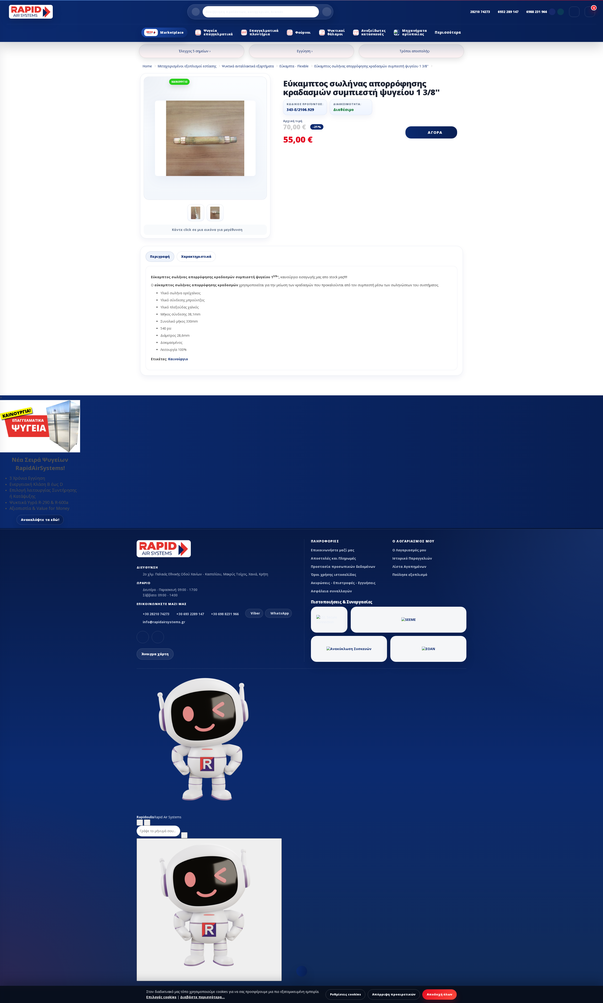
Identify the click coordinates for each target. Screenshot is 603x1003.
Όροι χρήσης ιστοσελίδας (333, 574)
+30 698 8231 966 (225, 614)
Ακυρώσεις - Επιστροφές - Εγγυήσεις (343, 583)
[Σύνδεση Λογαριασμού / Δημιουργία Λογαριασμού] (574, 12)
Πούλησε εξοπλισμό (409, 574)
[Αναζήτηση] (326, 11)
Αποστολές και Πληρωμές (333, 558)
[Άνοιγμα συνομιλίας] (209, 909)
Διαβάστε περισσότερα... (202, 997)
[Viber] (552, 11)
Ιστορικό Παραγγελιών (412, 558)
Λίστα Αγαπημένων (409, 566)
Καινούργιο (178, 359)
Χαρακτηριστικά (196, 256)
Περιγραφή (160, 256)
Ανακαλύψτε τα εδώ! (40, 519)
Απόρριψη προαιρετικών (394, 994)
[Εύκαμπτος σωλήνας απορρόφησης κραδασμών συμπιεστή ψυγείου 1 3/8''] (205, 138)
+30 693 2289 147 (190, 614)
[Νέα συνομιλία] (140, 822)
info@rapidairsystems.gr (164, 622)
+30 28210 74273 (156, 614)
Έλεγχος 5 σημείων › (194, 51)
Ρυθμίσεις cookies (345, 994)
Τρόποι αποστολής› (414, 51)
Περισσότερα (448, 32)
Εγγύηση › (304, 51)
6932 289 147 (508, 11)
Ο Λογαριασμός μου (409, 550)
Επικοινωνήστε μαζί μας (332, 550)
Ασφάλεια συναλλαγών (331, 591)
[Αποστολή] (184, 835)
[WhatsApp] (560, 11)
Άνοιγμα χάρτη (155, 654)
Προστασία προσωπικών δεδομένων (343, 566)
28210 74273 (480, 11)
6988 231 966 (536, 11)
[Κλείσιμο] (147, 822)
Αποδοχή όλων (439, 994)
